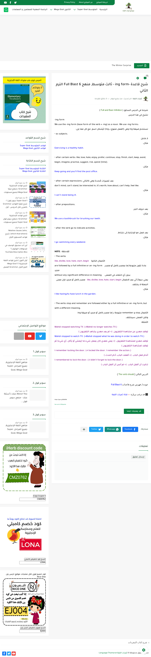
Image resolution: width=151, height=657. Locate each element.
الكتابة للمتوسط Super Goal (32, 169)
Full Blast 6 (116, 384)
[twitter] (15, 3)
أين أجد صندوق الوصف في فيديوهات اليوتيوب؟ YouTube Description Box (16, 249)
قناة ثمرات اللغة (119, 395)
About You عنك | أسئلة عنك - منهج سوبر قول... (15, 398)
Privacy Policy (69, 3)
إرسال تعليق (138, 457)
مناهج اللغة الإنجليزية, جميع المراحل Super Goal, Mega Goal (16, 366)
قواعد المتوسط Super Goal (33, 146)
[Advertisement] (75, 38)
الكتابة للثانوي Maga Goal (34, 171)
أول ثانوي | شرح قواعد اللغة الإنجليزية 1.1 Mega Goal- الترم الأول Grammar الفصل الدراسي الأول (15, 264)
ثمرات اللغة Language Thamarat (113, 653)
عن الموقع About (86, 3)
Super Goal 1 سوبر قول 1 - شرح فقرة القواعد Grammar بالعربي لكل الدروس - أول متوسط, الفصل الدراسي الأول (15, 204)
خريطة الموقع (102, 3)
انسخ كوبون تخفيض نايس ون (32, 628)
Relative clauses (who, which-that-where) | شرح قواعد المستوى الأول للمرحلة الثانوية (16, 234)
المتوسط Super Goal (87, 10)
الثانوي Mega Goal (62, 10)
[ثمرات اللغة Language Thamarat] (128, 7)
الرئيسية (103, 10)
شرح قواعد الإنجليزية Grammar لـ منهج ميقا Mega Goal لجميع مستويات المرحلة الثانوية (15, 189)
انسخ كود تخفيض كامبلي (34, 559)
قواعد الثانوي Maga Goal (34, 148)
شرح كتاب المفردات (137, 642)
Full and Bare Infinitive (111, 110)
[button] (130, 429)
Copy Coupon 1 (39, 496)
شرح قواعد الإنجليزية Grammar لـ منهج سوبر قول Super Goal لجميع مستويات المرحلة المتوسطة (15, 219)
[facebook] (10, 3)
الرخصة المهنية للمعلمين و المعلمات (29, 10)
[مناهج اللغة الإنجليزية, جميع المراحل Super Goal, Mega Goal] (37, 363)
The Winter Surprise (121, 65)
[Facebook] (19, 336)
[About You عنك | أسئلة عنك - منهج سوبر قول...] (37, 395)
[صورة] (37, 187)
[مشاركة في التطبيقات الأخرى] (84, 429)
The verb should (126, 374)
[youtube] (5, 3)
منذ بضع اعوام (20, 183)
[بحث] (6, 10)
